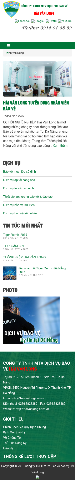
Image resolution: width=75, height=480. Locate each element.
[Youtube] (65, 21)
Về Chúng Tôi (12, 438)
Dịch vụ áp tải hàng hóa (19, 180)
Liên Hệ (8, 448)
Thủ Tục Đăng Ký (14, 443)
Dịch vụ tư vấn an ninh (18, 188)
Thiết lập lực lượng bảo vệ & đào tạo (27, 196)
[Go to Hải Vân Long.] (7, 52)
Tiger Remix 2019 (15, 234)
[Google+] (38, 21)
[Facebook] (22, 21)
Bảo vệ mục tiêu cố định (19, 171)
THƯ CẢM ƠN (13, 246)
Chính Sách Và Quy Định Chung (24, 427)
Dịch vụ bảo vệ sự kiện (19, 205)
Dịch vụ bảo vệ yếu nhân (20, 213)
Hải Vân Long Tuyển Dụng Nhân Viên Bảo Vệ (36, 105)
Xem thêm (60, 146)
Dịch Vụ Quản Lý (14, 432)
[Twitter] (51, 21)
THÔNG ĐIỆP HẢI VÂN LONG (24, 257)
